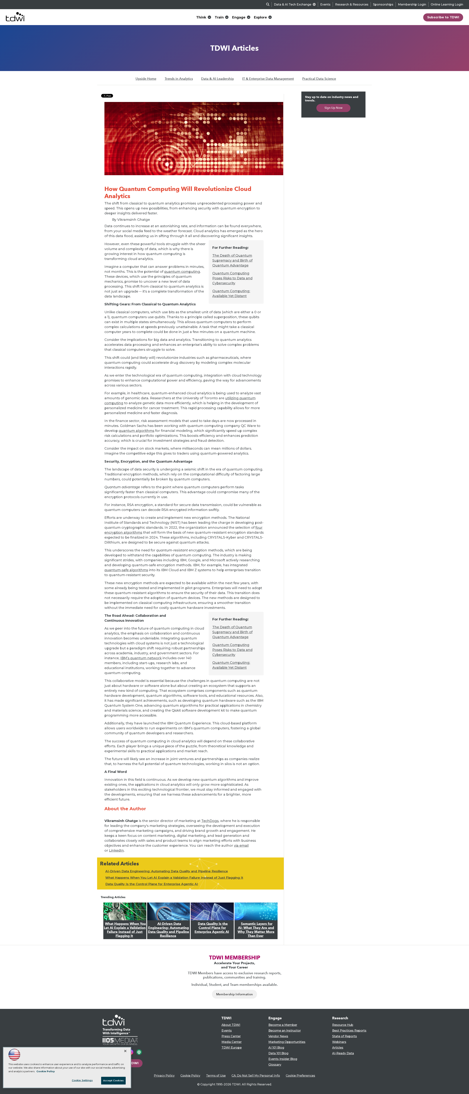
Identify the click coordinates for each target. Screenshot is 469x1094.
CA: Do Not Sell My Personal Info (256, 1075)
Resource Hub (342, 1025)
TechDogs (210, 821)
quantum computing (182, 272)
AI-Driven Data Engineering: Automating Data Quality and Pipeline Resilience (166, 871)
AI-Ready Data (343, 1053)
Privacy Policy (164, 1075)
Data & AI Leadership (217, 79)
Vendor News (278, 1036)
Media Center (231, 1042)
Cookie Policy (190, 1075)
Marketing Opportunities (286, 1042)
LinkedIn (116, 851)
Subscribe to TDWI (443, 17)
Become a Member (282, 1025)
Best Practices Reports (349, 1030)
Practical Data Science (319, 79)
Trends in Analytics (179, 79)
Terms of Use (216, 1075)
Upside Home (146, 79)
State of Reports (344, 1036)
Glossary (274, 1064)
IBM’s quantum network (141, 658)
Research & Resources (351, 4)
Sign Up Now (333, 107)
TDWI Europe (231, 1047)
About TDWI (230, 1025)
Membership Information (234, 994)
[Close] (125, 1051)
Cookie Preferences (300, 1075)
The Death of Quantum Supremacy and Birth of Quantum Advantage (232, 260)
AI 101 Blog (276, 1047)
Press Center (231, 1036)
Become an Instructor (284, 1030)
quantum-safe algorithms (126, 570)
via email (241, 846)
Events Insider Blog (282, 1059)
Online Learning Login (447, 4)
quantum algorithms (136, 431)
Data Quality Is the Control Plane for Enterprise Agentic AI (151, 884)
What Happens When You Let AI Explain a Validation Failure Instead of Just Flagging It (174, 877)
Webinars (339, 1042)
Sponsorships (383, 4)
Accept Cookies (113, 1080)
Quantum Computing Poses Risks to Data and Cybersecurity (232, 278)
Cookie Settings (82, 1080)
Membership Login (412, 4)
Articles (337, 1047)
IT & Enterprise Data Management (268, 79)
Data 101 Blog (278, 1053)
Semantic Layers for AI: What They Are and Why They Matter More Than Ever (256, 930)
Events (325, 4)
